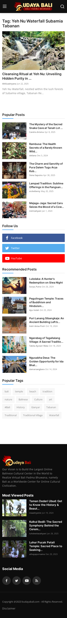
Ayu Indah (34, 310)
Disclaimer (8, 608)
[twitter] (16, 580)
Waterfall (54, 415)
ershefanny (34, 191)
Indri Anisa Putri (37, 326)
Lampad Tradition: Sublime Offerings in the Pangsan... (46, 185)
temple (19, 391)
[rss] (36, 580)
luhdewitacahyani (37, 533)
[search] (62, 6)
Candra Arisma (36, 132)
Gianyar (35, 407)
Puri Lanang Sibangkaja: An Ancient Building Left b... (46, 320)
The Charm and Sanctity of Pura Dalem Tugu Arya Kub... (46, 167)
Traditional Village (33, 415)
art (50, 399)
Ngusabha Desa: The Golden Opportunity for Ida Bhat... (46, 361)
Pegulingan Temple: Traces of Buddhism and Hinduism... (46, 302)
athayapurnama (37, 554)
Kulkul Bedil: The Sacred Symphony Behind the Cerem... (45, 525)
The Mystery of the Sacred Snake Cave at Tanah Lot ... (46, 126)
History (21, 407)
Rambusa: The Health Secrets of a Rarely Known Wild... (45, 147)
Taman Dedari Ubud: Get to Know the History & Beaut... (45, 504)
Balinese (23, 399)
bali (7, 391)
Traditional (11, 415)
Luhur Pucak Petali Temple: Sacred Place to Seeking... (45, 546)
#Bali (7, 407)
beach (32, 391)
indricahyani (35, 210)
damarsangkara (36, 369)
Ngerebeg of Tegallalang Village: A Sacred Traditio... (46, 339)
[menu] (4, 6)
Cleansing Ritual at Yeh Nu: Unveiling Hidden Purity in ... (31, 76)
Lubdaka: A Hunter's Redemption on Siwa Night (46, 280)
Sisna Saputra (35, 175)
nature (8, 399)
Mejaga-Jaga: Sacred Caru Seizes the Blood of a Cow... (46, 204)
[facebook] (6, 580)
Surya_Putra (35, 286)
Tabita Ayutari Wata (38, 345)
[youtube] (26, 580)
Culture (38, 399)
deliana (32, 155)
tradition (47, 391)
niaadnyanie (35, 512)
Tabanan (51, 407)
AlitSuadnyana (9, 83)
